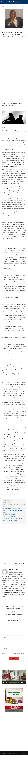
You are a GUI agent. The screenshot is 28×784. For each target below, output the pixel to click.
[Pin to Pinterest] (21, 564)
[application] (14, 677)
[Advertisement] (14, 55)
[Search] (26, 2)
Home (3, 6)
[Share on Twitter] (19, 564)
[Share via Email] (23, 564)
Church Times (11, 37)
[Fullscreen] (24, 682)
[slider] (13, 682)
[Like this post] (16, 564)
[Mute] (22, 682)
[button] (14, 677)
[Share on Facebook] (18, 564)
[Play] (3, 682)
